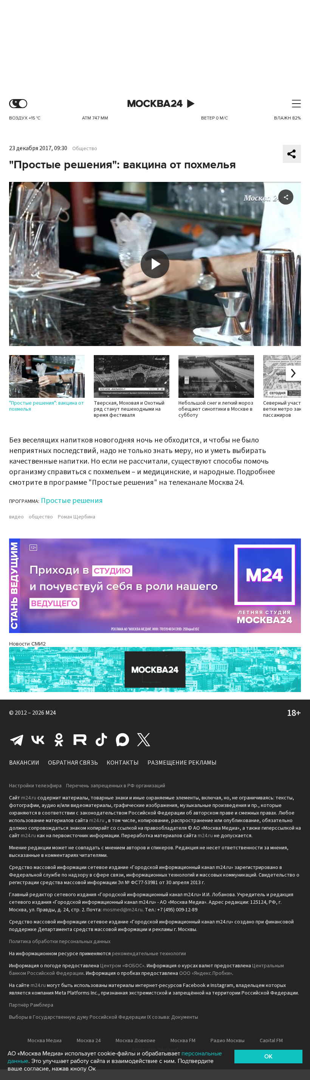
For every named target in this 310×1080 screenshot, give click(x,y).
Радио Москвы (228, 1040)
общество (41, 517)
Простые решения (72, 500)
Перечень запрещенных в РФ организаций (115, 786)
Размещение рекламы (182, 763)
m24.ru (28, 798)
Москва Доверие (135, 1040)
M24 (50, 713)
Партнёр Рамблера (31, 1005)
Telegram (16, 739)
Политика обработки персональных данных (59, 941)
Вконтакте (37, 739)
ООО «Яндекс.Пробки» (205, 973)
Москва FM (182, 1040)
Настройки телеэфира (35, 786)
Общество (84, 148)
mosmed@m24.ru (123, 910)
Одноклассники (59, 739)
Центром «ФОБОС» (122, 966)
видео (16, 517)
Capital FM (271, 1040)
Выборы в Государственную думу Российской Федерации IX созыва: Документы (103, 1017)
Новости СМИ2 (27, 644)
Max (122, 739)
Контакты (123, 763)
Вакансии (24, 763)
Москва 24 (155, 103)
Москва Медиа (45, 1040)
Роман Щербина (76, 517)
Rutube (80, 739)
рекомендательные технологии (149, 953)
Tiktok (101, 739)
